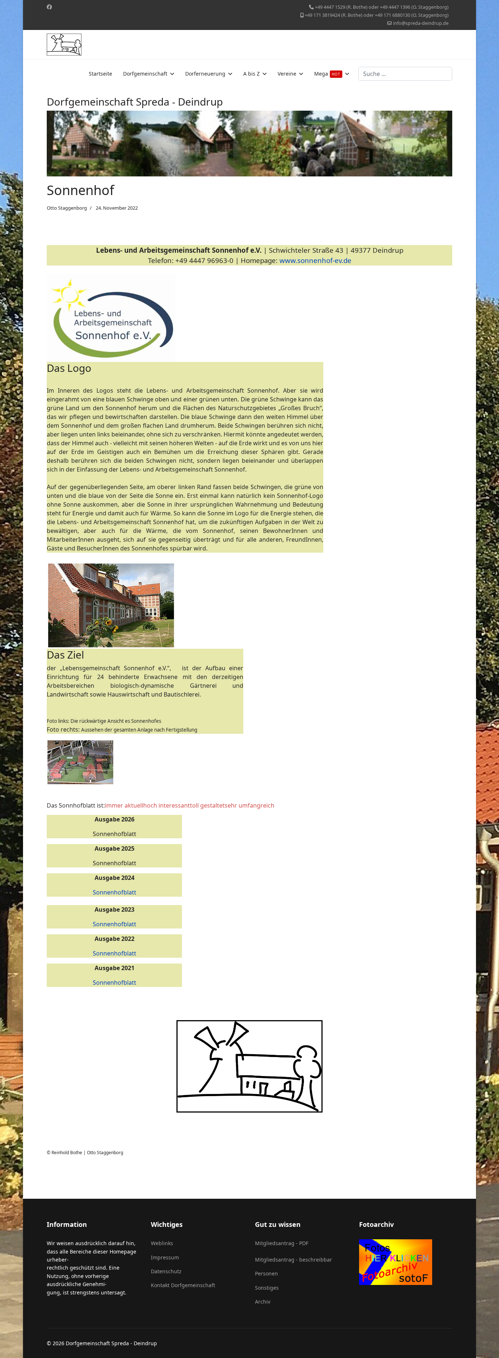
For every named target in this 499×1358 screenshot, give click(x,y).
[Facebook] (49, 6)
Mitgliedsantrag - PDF (281, 1243)
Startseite (100, 73)
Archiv (262, 1301)
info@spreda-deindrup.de (421, 23)
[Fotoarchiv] (405, 1262)
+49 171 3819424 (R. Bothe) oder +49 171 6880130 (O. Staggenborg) (377, 15)
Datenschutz (166, 1271)
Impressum (165, 1257)
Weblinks (162, 1243)
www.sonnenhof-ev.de (315, 260)
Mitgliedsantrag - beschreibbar (293, 1259)
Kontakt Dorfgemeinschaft (183, 1285)
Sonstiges (267, 1287)
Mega (327, 73)
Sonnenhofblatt (114, 892)
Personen (266, 1273)
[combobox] (405, 74)
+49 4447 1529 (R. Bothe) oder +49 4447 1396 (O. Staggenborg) (382, 7)
